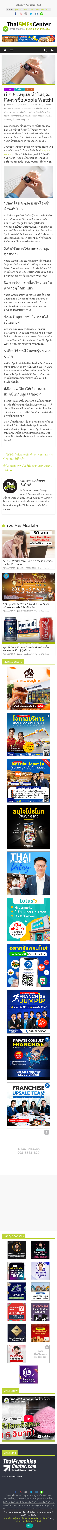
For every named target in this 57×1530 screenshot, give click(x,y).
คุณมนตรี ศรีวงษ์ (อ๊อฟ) (27, 568)
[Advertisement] (28, 1203)
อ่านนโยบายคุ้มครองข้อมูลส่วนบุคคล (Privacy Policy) (26, 1518)
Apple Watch (17, 108)
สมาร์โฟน (7, 119)
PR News (8, 89)
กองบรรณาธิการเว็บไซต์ (28, 104)
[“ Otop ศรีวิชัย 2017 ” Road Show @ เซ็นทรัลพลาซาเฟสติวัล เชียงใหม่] (28, 574)
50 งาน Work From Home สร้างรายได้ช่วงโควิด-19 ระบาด (28, 562)
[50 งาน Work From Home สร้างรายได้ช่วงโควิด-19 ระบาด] (28, 531)
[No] (53, 1519)
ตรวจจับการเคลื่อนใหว (18, 112)
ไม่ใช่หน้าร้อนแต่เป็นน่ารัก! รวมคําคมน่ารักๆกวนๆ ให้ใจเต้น (28, 456)
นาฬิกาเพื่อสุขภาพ (30, 116)
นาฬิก (31, 112)
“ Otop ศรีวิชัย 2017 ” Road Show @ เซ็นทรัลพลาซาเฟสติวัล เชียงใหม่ (26, 605)
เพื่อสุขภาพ (25, 119)
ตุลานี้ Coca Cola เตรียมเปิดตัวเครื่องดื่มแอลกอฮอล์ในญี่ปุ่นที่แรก (26, 648)
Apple (8, 108)
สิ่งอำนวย (16, 119)
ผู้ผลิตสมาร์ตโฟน (44, 116)
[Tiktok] (25, 13)
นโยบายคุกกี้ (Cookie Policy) (28, 1521)
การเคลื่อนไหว (37, 108)
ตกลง (29, 1525)
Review (29, 89)
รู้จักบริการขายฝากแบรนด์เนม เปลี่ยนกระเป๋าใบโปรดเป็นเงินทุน (31, 11)
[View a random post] (52, 50)
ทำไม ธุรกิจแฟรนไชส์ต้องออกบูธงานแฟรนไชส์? (27, 468)
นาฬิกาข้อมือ (39, 112)
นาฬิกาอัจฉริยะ (16, 116)
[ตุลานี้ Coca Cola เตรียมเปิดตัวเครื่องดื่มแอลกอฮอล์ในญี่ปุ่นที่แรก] (28, 618)
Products (19, 89)
